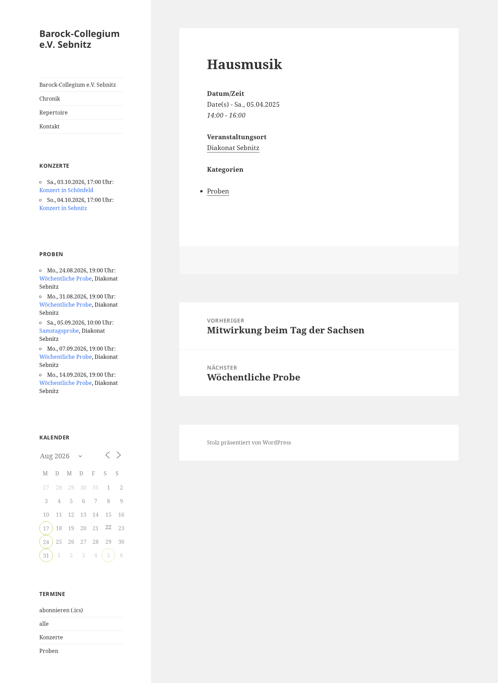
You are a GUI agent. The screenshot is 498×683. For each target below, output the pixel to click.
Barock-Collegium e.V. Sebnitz (79, 38)
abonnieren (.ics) (61, 610)
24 (46, 542)
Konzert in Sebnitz (63, 208)
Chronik (49, 98)
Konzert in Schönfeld (66, 190)
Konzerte (51, 637)
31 (46, 555)
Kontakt (49, 126)
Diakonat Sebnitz (233, 147)
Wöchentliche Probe (65, 278)
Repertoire (53, 112)
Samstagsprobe (59, 330)
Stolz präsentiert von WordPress (249, 442)
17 (46, 528)
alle (44, 623)
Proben (48, 651)
